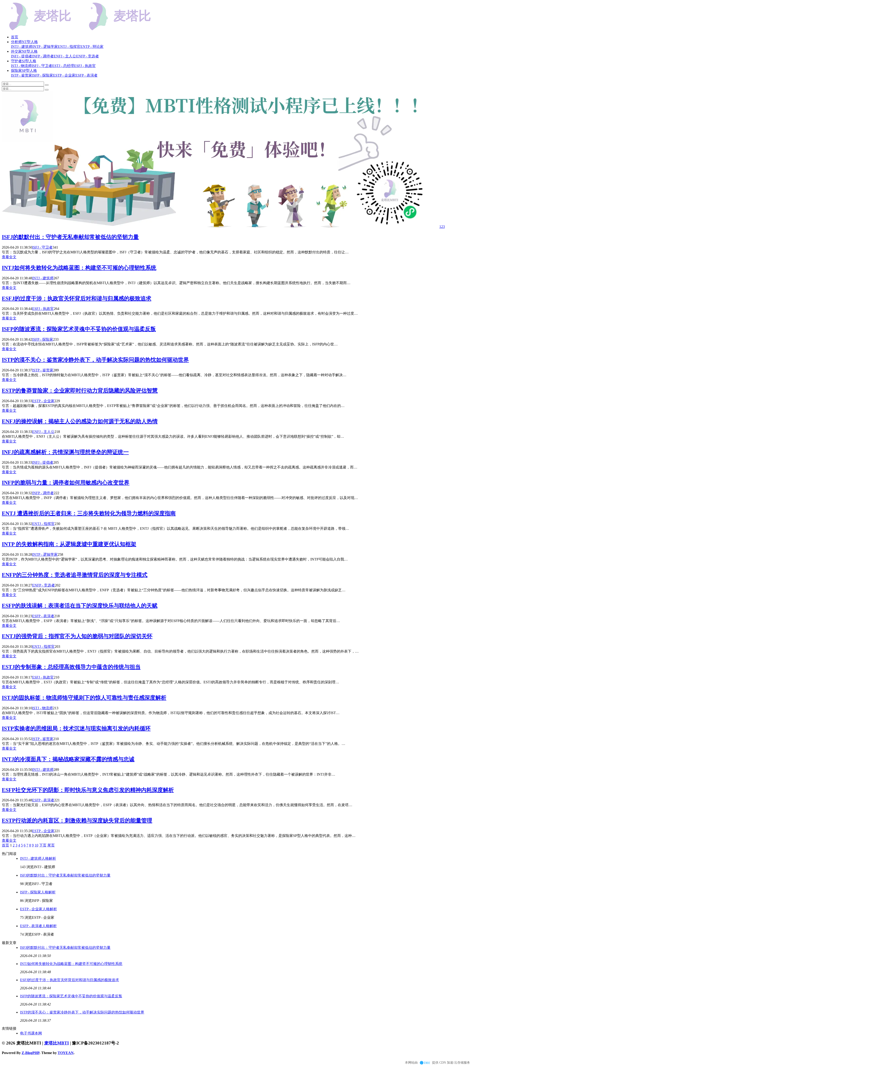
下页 (42, 845)
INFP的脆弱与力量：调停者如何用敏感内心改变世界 (65, 483)
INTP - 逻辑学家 (45, 554)
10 (36, 845)
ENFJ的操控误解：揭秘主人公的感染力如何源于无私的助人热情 (80, 421)
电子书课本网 (31, 1033)
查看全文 (9, 257)
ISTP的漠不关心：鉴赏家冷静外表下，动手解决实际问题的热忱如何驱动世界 (95, 360)
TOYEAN (66, 1053)
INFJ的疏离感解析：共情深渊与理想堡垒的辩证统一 (65, 452)
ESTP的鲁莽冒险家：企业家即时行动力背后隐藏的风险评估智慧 (80, 391)
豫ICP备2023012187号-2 (95, 1043)
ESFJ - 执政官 (43, 309)
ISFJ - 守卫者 (42, 247)
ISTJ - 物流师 (42, 708)
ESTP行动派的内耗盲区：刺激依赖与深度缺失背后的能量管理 (77, 820)
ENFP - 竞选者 (43, 585)
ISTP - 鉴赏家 (42, 370)
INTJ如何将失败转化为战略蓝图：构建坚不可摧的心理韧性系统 (79, 268)
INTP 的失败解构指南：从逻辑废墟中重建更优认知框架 (69, 544)
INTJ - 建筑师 (43, 278)
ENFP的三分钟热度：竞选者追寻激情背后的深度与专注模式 (74, 575)
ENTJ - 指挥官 (43, 524)
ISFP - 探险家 (42, 339)
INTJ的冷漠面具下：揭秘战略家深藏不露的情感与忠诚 (68, 759)
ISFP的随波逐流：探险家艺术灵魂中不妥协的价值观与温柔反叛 (79, 329)
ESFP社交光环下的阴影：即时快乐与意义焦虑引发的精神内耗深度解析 (88, 790)
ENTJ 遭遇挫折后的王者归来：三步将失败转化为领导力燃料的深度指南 (89, 513)
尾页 (51, 845)
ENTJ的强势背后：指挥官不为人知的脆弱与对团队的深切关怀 (77, 636)
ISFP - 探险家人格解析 (38, 892)
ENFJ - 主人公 (43, 432)
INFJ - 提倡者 (42, 462)
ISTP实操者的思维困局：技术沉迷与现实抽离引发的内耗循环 (76, 728)
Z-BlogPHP (30, 1053)
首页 (14, 37)
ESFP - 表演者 (43, 616)
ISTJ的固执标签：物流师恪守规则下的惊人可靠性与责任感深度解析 (84, 698)
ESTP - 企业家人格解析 (38, 909)
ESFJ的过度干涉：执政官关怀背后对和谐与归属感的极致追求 (76, 298)
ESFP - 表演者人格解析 (38, 926)
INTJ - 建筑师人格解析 (38, 858)
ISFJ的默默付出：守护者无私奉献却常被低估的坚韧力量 (70, 237)
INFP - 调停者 (43, 493)
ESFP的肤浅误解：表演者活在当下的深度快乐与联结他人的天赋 (79, 606)
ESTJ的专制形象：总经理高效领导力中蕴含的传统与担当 (71, 667)
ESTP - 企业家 (43, 401)
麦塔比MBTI (56, 1043)
